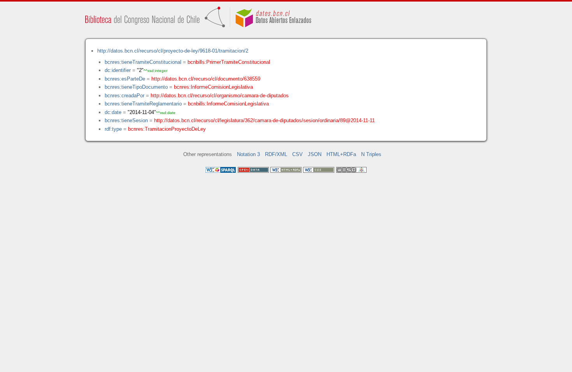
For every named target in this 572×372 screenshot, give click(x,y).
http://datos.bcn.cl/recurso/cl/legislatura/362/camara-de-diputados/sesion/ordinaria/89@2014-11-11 (264, 120)
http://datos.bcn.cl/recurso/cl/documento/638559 (205, 79)
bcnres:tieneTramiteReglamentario (143, 104)
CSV (297, 154)
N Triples (371, 154)
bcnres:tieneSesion (126, 120)
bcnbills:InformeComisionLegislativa (228, 104)
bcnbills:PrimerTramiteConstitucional (229, 62)
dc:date (113, 112)
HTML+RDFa (341, 154)
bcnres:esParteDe (125, 79)
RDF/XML (276, 154)
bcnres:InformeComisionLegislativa (213, 87)
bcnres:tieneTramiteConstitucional (143, 62)
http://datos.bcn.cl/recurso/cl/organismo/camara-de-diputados (220, 95)
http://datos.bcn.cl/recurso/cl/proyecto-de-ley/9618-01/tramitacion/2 (172, 51)
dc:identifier (118, 70)
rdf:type (113, 129)
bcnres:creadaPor (124, 95)
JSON (314, 154)
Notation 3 (248, 154)
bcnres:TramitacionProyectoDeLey (167, 129)
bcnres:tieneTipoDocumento (136, 87)
